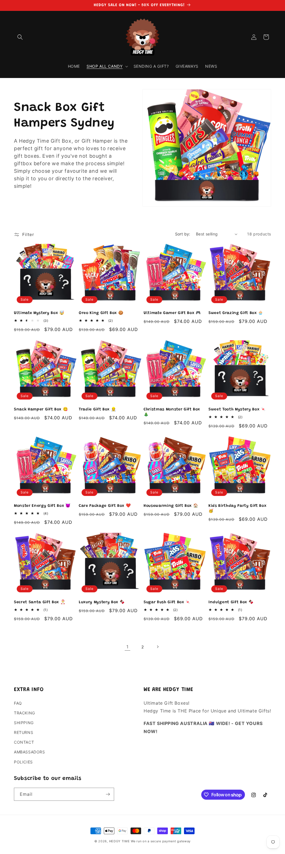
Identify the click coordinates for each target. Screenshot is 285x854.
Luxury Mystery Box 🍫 (102, 602)
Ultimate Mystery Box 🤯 (39, 313)
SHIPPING (24, 722)
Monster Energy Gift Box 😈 (42, 506)
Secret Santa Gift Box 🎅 (39, 602)
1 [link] (127, 646)
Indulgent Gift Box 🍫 (231, 602)
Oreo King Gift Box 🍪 (101, 313)
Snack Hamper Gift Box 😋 (41, 410)
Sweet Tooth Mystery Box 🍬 (237, 410)
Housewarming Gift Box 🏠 (171, 506)
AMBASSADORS (29, 752)
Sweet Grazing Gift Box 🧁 (235, 313)
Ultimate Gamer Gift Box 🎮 (172, 313)
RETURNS (23, 732)
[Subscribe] (108, 794)
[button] (20, 37)
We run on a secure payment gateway (161, 841)
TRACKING (24, 713)
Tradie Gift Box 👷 (97, 410)
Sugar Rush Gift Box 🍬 (167, 602)
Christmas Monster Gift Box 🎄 (172, 412)
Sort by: (182, 234)
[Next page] (157, 647)
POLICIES (23, 762)
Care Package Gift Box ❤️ (105, 506)
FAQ (18, 703)
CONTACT (24, 742)
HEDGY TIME (119, 841)
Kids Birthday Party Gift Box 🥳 (237, 508)
